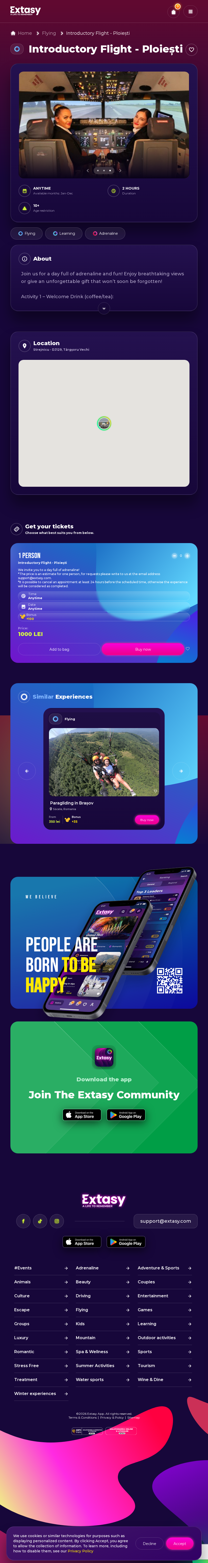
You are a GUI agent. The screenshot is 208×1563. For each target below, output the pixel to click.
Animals (22, 1282)
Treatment (25, 1379)
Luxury (21, 1337)
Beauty (83, 1282)
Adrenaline (108, 233)
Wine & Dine (150, 1379)
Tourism (146, 1365)
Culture (22, 1295)
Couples (146, 1282)
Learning (67, 233)
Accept (180, 1543)
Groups (21, 1323)
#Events (23, 1268)
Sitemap (133, 1417)
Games (145, 1309)
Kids (80, 1323)
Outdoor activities (157, 1337)
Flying (49, 33)
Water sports (90, 1379)
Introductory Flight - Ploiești (98, 33)
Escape (22, 1309)
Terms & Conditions (82, 1417)
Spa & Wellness (92, 1351)
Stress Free (26, 1365)
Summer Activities (95, 1365)
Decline (149, 1543)
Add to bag (59, 649)
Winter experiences (35, 1393)
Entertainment (153, 1295)
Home (25, 33)
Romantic (24, 1351)
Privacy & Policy (112, 1417)
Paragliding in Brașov (71, 803)
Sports (145, 1351)
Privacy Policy (80, 1551)
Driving (83, 1295)
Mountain (85, 1337)
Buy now (143, 649)
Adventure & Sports (158, 1268)
